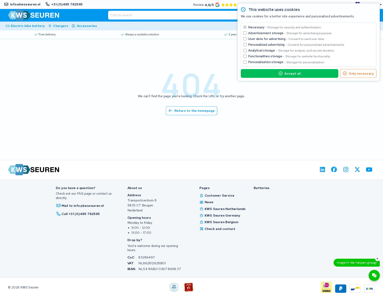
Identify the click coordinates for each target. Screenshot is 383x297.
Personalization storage (286, 62)
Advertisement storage (290, 33)
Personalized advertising (296, 45)
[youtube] (369, 169)
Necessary (284, 27)
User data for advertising (286, 39)
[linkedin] (322, 169)
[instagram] (346, 169)
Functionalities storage (289, 56)
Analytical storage (291, 50)
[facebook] (334, 169)
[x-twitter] (357, 169)
